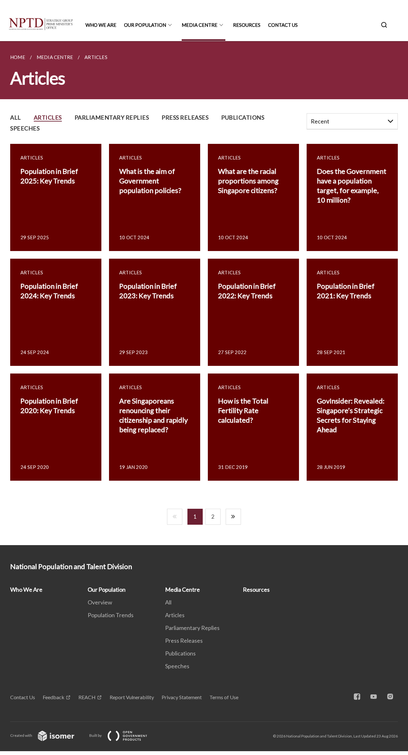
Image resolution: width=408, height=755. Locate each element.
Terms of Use (223, 697)
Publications (180, 653)
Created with (21, 735)
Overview (100, 602)
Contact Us (283, 25)
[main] (204, 293)
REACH (87, 697)
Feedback (53, 697)
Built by (95, 735)
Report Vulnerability (132, 697)
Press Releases (184, 640)
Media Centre (199, 25)
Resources (246, 25)
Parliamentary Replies (192, 627)
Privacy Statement (182, 697)
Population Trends (111, 614)
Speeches (177, 666)
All (168, 602)
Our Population (145, 25)
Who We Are (100, 25)
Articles (175, 614)
